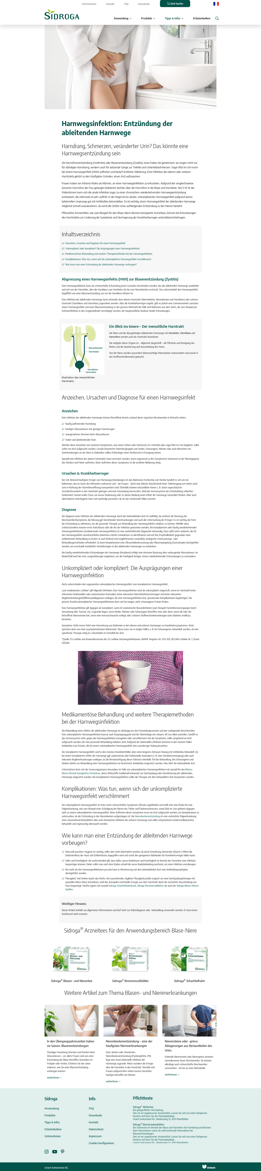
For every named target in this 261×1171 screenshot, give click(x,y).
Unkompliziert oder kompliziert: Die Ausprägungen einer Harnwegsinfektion (102, 248)
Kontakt (110, 3)
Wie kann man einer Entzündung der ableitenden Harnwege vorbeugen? (101, 264)
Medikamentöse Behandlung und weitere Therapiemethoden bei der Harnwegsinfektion (108, 253)
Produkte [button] (146, 18)
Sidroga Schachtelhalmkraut (122, 885)
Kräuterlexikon (201, 18)
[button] (217, 18)
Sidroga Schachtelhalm (189, 981)
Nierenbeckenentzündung (147, 816)
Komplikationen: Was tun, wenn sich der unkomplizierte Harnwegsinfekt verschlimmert (108, 259)
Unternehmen (89, 3)
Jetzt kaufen (177, 3)
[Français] (216, 3)
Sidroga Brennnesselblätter (150, 885)
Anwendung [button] (121, 18)
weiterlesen (53, 1077)
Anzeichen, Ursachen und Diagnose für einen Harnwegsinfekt (95, 243)
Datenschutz (96, 1129)
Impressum (95, 1136)
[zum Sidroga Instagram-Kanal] (48, 1151)
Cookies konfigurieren (101, 1143)
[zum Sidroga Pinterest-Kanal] (62, 1151)
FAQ (126, 3)
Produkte (50, 1115)
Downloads (144, 3)
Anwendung (52, 1108)
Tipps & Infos (52, 1122)
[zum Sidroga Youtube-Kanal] (56, 1151)
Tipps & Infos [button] (172, 18)
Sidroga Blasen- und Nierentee (71, 981)
